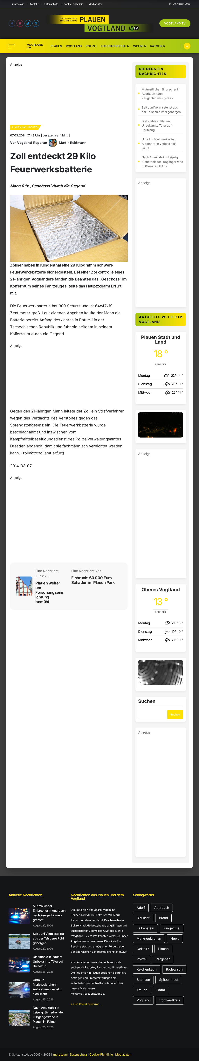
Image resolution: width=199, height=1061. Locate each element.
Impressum (18, 4)
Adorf (141, 908)
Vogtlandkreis (169, 1000)
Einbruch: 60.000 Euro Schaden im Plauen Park (93, 580)
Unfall (161, 990)
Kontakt (34, 4)
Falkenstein (145, 928)
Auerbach (161, 908)
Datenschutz (51, 4)
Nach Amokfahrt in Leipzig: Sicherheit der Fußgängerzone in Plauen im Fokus (162, 161)
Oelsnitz (143, 949)
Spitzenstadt (168, 980)
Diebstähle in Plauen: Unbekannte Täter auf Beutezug (156, 125)
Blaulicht (143, 918)
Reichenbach (147, 969)
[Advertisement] (69, 94)
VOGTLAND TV (175, 23)
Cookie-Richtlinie (73, 4)
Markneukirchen (149, 938)
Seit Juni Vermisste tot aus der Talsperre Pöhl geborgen (161, 110)
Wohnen (139, 46)
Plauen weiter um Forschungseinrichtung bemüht (49, 592)
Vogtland (74, 46)
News (174, 938)
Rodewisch (174, 969)
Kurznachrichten (114, 46)
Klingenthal (171, 928)
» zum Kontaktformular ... (86, 1004)
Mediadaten (95, 4)
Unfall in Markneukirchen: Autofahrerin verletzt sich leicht (159, 143)
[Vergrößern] (178, 417)
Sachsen (143, 980)
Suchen (146, 701)
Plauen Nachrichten (25, 127)
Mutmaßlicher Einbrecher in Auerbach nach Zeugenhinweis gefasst (161, 94)
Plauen (56, 46)
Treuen (142, 990)
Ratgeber (157, 46)
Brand (163, 918)
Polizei (91, 46)
